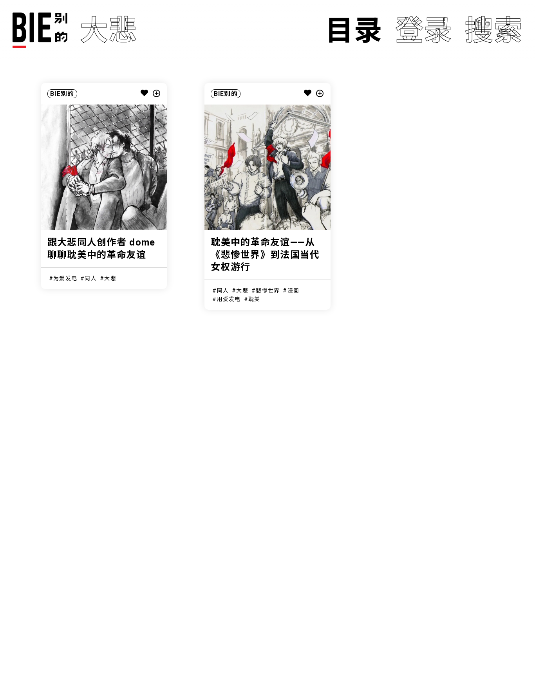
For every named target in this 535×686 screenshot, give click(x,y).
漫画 (293, 290)
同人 (91, 278)
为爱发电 (65, 278)
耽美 (254, 299)
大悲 (110, 278)
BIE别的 (62, 93)
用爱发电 (229, 299)
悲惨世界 (268, 290)
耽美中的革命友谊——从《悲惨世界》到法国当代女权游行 (265, 254)
